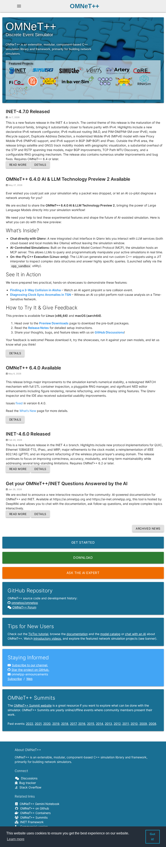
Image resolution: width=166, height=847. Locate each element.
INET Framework (31, 822)
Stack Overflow (29, 787)
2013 (108, 723)
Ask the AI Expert (83, 573)
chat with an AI (135, 634)
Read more (18, 164)
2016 (81, 723)
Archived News (148, 528)
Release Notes (38, 328)
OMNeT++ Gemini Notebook (38, 804)
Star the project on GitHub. (30, 669)
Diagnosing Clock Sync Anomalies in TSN (40, 294)
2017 (73, 723)
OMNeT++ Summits (33, 817)
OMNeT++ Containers (35, 813)
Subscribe (15, 679)
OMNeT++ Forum (24, 607)
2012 (117, 723)
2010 (134, 723)
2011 (125, 723)
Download (83, 558)
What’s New (27, 411)
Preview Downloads (54, 323)
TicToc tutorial (38, 634)
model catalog (110, 634)
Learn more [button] (15, 839)
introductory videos (47, 638)
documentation (77, 634)
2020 (47, 723)
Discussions (28, 778)
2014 (99, 723)
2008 (152, 723)
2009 (143, 723)
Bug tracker (27, 783)
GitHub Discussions (109, 332)
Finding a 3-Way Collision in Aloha (35, 290)
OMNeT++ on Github (34, 808)
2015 (90, 723)
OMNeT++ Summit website (33, 705)
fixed (19, 403)
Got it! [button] (152, 836)
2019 (55, 723)
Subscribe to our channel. (30, 665)
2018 (64, 723)
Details (40, 164)
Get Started (83, 542)
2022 (29, 723)
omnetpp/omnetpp (24, 603)
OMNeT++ (84, 6)
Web (29, 679)
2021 (38, 723)
